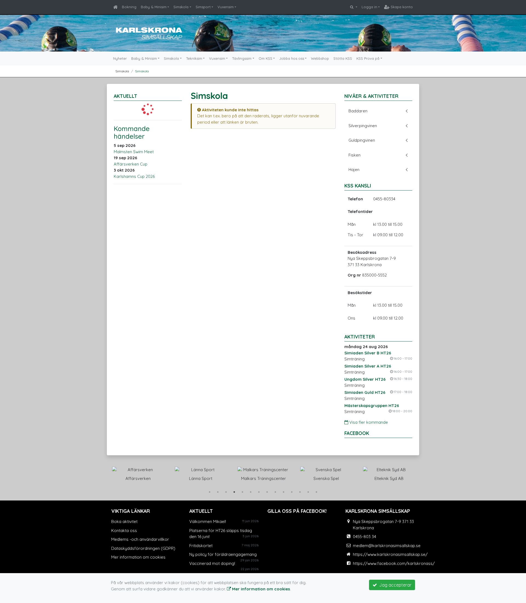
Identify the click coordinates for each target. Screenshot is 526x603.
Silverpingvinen (362, 125)
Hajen (353, 169)
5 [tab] (242, 492)
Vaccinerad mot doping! (212, 563)
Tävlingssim (241, 58)
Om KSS (265, 58)
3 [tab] (226, 492)
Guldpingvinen (361, 140)
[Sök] (353, 7)
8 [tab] (267, 492)
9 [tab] (275, 492)
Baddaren (357, 110)
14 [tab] (316, 492)
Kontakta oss (124, 530)
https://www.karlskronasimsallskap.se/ (390, 554)
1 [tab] (209, 492)
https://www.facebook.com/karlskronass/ (394, 563)
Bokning (129, 7)
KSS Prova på (367, 58)
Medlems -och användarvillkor (140, 539)
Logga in (369, 7)
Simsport (203, 7)
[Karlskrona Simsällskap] (148, 32)
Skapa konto (401, 7)
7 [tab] (259, 492)
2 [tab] (218, 492)
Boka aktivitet (124, 521)
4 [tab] (234, 492)
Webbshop (320, 58)
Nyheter (120, 58)
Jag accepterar (394, 585)
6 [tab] (250, 492)
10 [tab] (283, 492)
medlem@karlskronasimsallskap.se (387, 545)
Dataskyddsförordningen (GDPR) (143, 548)
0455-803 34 (364, 536)
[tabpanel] (148, 473)
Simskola (180, 7)
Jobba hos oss (291, 58)
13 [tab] (308, 492)
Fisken (354, 155)
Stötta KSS (342, 58)
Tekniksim (194, 58)
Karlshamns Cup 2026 (134, 176)
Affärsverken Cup (130, 164)
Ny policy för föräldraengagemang (223, 554)
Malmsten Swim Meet (134, 151)
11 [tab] (292, 492)
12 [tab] (300, 492)
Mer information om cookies (138, 557)
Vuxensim (226, 7)
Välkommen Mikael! (207, 521)
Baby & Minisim (154, 7)
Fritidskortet (201, 545)
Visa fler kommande (368, 422)
